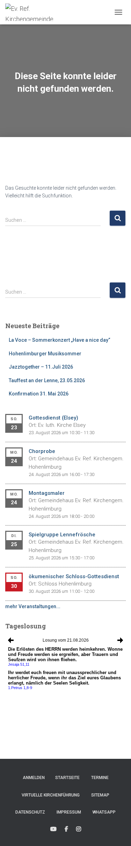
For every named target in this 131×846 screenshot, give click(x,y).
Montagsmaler (47, 493)
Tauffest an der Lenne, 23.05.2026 (47, 380)
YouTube (53, 829)
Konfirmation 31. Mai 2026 (38, 393)
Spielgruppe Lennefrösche (62, 534)
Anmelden (34, 777)
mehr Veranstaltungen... (32, 606)
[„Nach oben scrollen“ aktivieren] (117, 832)
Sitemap (100, 795)
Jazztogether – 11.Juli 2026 (41, 367)
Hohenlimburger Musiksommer (45, 353)
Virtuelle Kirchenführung (51, 795)
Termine (100, 777)
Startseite (67, 777)
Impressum (69, 812)
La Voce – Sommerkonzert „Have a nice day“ (59, 340)
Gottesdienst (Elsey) (53, 418)
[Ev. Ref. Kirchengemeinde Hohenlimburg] (42, 12)
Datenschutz (30, 812)
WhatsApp (104, 812)
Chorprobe (42, 451)
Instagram (79, 829)
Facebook (66, 829)
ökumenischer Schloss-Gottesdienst (74, 576)
